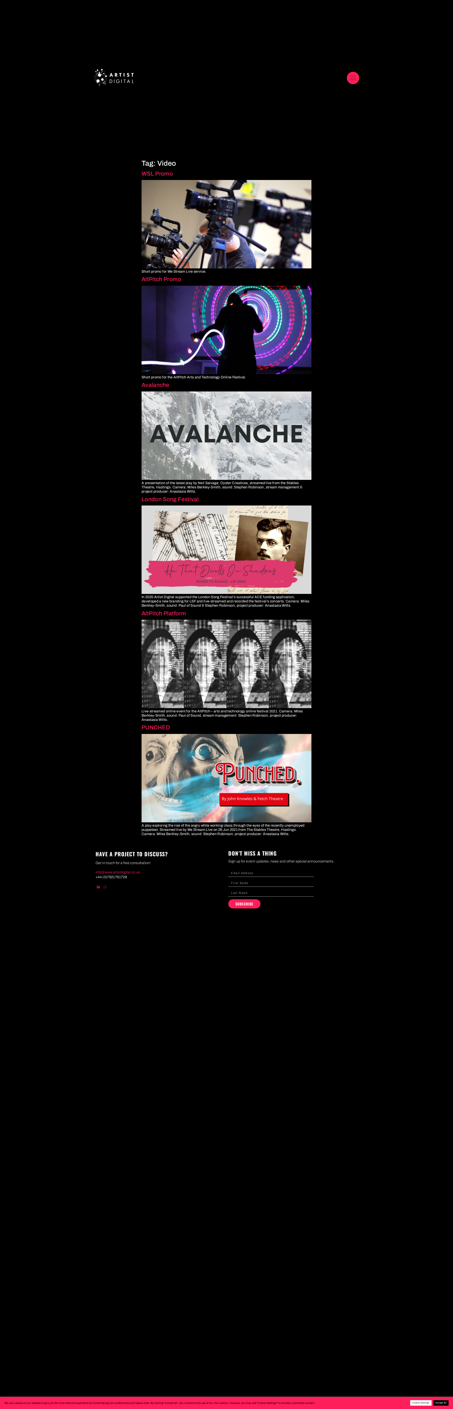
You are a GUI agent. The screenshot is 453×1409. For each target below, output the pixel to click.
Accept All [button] (441, 1403)
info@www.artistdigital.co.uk (118, 872)
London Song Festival (170, 499)
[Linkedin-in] (98, 887)
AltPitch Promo (161, 279)
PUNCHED (156, 727)
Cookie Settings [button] (420, 1403)
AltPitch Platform (164, 613)
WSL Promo (157, 174)
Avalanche (155, 385)
